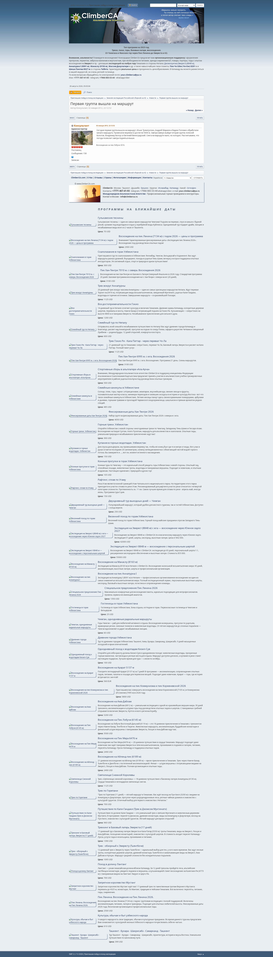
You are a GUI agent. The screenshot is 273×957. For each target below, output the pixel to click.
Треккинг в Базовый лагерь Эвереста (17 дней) (125, 827)
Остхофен (191, 188)
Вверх (72, 167)
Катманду (174, 188)
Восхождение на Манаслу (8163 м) (117, 562)
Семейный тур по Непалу (112, 322)
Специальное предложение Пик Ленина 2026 (131, 588)
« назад (190, 110)
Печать (200, 118)
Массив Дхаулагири (119, 66)
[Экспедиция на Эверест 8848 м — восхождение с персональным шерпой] (88, 553)
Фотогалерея (119, 177)
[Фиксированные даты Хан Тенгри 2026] (88, 415)
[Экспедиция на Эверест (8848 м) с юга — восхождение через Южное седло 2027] (90, 536)
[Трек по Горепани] (82, 797)
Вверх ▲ (200, 954)
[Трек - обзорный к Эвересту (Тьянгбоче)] (82, 854)
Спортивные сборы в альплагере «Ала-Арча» (124, 369)
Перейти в (157, 177)
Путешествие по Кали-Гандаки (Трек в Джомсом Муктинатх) (132, 809)
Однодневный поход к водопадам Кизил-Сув (124, 649)
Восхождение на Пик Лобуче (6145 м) (119, 719)
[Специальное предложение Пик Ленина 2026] (86, 595)
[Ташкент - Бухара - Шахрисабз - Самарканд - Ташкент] (88, 938)
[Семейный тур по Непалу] (82, 329)
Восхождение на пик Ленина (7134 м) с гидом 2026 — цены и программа (161, 236)
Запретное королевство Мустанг (117, 882)
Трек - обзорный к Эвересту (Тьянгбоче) (120, 845)
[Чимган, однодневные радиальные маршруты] (82, 627)
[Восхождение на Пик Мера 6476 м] (82, 746)
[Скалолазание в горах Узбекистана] (82, 260)
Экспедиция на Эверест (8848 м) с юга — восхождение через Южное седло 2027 (157, 529)
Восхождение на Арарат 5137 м (116, 667)
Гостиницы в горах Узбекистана (119, 603)
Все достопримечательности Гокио (118, 304)
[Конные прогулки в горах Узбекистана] (82, 469)
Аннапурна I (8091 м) (79, 66)
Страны (107, 177)
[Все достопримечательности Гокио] (82, 314)
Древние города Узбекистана (115, 637)
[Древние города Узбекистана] (82, 642)
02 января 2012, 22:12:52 (105, 126)
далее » (199, 110)
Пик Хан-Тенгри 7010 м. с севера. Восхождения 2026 (130, 270)
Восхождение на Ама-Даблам (115, 701)
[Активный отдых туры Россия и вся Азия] (72, 156)
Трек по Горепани (108, 790)
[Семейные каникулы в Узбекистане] (82, 398)
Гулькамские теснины (110, 217)
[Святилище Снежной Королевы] (82, 782)
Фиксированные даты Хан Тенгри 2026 (131, 411)
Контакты (147, 177)
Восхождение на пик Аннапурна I (117, 573)
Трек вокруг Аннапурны (111, 285)
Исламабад (163, 188)
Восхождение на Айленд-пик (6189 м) (119, 756)
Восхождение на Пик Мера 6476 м (117, 738)
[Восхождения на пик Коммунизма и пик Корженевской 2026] (91, 692)
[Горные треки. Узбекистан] (82, 431)
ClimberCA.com (78, 177)
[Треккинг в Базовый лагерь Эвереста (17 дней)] (82, 835)
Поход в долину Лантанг (112, 864)
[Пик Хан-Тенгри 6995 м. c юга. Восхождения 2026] (92, 360)
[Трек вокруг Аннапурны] (82, 292)
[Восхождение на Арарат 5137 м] (82, 676)
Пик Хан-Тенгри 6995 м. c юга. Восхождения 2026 (146, 356)
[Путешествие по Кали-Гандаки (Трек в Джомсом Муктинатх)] (82, 818)
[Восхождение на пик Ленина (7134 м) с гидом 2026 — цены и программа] (93, 243)
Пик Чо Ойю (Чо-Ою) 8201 (182, 66)
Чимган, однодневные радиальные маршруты (125, 619)
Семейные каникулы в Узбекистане (118, 387)
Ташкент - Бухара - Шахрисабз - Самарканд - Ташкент (139, 931)
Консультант (81, 125)
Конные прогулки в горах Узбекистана (120, 461)
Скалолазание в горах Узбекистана (118, 251)
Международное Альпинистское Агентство (124, 194)
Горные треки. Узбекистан (113, 424)
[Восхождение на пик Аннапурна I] (82, 580)
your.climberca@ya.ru (131, 75)
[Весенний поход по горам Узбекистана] (87, 521)
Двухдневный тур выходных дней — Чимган (134, 500)
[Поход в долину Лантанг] (82, 871)
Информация (134, 177)
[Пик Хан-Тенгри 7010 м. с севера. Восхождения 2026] (83, 277)
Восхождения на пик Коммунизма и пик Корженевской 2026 (151, 685)
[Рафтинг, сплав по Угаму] (82, 488)
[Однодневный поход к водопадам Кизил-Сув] (82, 657)
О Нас (90, 177)
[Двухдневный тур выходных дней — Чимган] (88, 507)
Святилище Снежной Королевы (116, 775)
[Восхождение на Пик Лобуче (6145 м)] (82, 728)
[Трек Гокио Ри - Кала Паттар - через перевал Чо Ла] (88, 348)
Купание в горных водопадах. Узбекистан (122, 442)
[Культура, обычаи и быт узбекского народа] (82, 922)
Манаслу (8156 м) (99, 66)
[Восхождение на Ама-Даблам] (82, 709)
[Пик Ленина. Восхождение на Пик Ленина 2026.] (82, 905)
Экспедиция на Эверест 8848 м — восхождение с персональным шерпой (152, 546)
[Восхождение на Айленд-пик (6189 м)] (82, 765)
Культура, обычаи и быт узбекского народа (123, 915)
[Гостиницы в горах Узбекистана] (84, 610)
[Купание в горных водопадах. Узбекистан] (82, 451)
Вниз (72, 118)
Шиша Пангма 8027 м (79, 69)
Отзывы (98, 177)
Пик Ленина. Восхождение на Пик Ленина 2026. (126, 897)
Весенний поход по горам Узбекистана (130, 516)
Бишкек (144, 188)
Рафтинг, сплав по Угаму (112, 479)
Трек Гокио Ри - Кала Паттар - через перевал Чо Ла (137, 341)
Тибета (104, 69)
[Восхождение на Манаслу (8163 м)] (82, 567)
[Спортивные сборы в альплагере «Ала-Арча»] (82, 377)
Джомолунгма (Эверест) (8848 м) (179, 63)
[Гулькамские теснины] (82, 224)
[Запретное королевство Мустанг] (82, 889)
